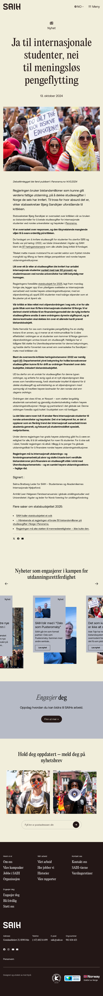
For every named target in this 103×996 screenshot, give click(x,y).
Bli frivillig (10, 901)
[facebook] (18, 538)
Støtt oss (8, 906)
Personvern (8, 959)
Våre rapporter (47, 879)
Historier (43, 873)
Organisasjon (11, 879)
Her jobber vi (46, 868)
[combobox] (79, 6)
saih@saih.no (57, 940)
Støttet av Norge (91, 980)
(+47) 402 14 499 (40, 940)
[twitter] (14, 538)
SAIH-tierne (80, 868)
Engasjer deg (11, 895)
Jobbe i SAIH (11, 873)
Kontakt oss (79, 862)
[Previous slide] (6, 583)
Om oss (7, 862)
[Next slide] (96, 583)
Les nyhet (42, 648)
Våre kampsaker (13, 868)
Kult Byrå (27, 975)
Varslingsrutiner (82, 873)
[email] (22, 538)
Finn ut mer (51, 719)
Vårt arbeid (45, 862)
